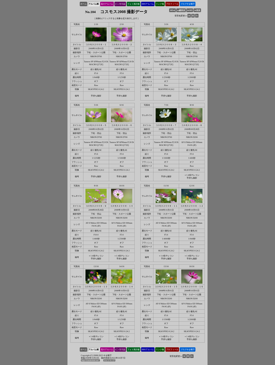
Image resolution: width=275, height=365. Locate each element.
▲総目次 (181, 10)
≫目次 (197, 10)
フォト (133, 4)
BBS (148, 4)
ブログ (187, 4)
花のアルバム (107, 4)
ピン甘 (120, 4)
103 (189, 10)
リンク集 (160, 4)
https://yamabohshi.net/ (90, 360)
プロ (172, 4)
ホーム (83, 4)
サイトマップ (109, 360)
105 (172, 10)
